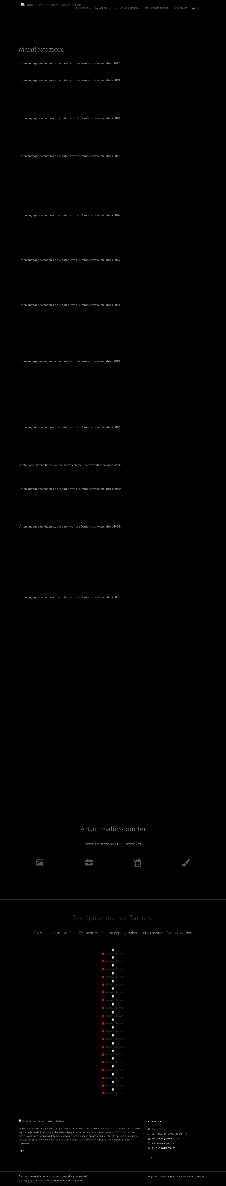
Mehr (48, 729)
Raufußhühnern (113, 722)
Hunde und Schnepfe (177, 722)
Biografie (83, 8)
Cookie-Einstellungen (54, 1180)
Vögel (113, 770)
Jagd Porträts (48, 771)
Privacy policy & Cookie (30, 1180)
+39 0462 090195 (166, 1148)
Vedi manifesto (174, 192)
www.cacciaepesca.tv (202, 652)
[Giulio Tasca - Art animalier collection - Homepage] (51, 4)
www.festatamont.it (151, 199)
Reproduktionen (128, 8)
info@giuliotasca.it (169, 1138)
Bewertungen (167, 1176)
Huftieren (48, 722)
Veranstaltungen (159, 8)
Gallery (103, 8)
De (197, 8)
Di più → (23, 1150)
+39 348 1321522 (165, 1143)
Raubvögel (178, 770)
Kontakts (182, 8)
